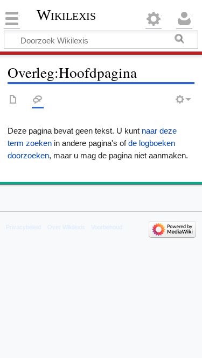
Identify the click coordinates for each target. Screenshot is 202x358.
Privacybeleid (23, 227)
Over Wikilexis (66, 227)
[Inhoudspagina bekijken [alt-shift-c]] (13, 100)
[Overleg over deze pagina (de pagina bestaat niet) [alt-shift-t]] (38, 100)
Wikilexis (66, 14)
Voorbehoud (106, 227)
